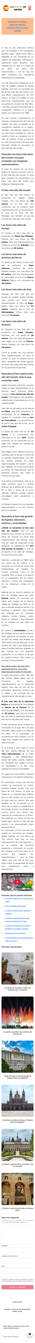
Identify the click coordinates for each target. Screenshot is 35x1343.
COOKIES (7, 1309)
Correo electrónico (10, 1256)
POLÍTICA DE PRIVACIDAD (21, 1309)
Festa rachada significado (15, 906)
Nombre (5, 1246)
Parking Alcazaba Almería (15, 933)
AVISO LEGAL (17, 1302)
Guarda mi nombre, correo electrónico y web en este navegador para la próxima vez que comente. (18, 1280)
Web (3, 1266)
